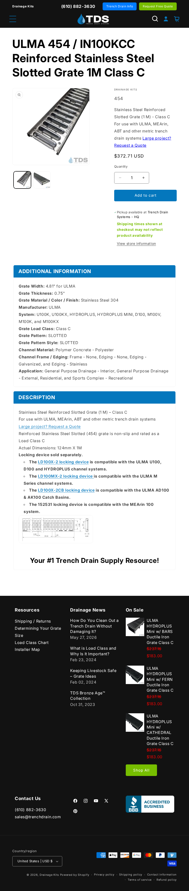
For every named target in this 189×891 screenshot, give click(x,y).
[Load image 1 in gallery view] (22, 180)
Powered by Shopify (74, 874)
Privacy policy (104, 874)
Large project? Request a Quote (50, 426)
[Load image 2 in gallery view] (42, 180)
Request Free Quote (158, 6)
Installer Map (27, 649)
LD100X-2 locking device (63, 461)
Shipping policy (130, 874)
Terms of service (140, 879)
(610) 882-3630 (30, 809)
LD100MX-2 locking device (66, 476)
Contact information (162, 874)
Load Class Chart (32, 642)
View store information (136, 243)
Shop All (141, 770)
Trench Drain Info (119, 6)
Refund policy (167, 879)
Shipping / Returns (33, 621)
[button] (155, 18)
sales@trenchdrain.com (38, 816)
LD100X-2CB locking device (66, 490)
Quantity (120, 166)
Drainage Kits (49, 874)
